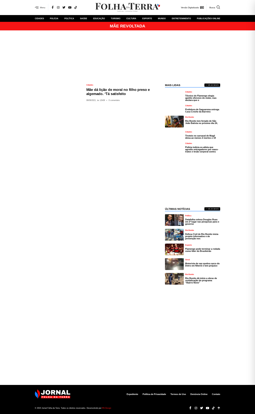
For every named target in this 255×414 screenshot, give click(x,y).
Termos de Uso (178, 394)
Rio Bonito (189, 117)
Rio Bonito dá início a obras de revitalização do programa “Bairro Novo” (201, 280)
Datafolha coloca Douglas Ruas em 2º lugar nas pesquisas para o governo (202, 221)
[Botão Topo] (217, 408)
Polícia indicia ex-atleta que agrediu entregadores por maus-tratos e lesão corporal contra (201, 149)
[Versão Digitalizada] (201, 7)
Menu (42, 7)
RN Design (106, 408)
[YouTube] (70, 7)
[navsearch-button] (213, 7)
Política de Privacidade (154, 394)
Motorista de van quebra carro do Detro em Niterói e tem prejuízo (202, 264)
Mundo (162, 18)
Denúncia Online (198, 394)
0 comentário (114, 100)
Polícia (54, 18)
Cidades (39, 18)
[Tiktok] (212, 408)
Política (69, 18)
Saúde (83, 18)
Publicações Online (208, 18)
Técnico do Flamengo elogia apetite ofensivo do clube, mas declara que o (200, 97)
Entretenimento (181, 18)
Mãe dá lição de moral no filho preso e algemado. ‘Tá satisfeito (118, 92)
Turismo (115, 18)
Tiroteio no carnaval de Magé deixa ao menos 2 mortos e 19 (200, 136)
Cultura (131, 18)
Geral (187, 260)
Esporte (147, 18)
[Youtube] (206, 408)
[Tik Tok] (75, 7)
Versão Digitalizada (190, 7)
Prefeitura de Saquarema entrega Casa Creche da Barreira (202, 110)
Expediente (132, 394)
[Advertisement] (127, 57)
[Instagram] (58, 7)
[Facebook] (52, 7)
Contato (216, 394)
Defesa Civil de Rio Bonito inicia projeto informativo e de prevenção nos (201, 236)
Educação (99, 18)
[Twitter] (63, 7)
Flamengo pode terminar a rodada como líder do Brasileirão (202, 250)
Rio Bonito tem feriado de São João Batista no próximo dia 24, (201, 122)
